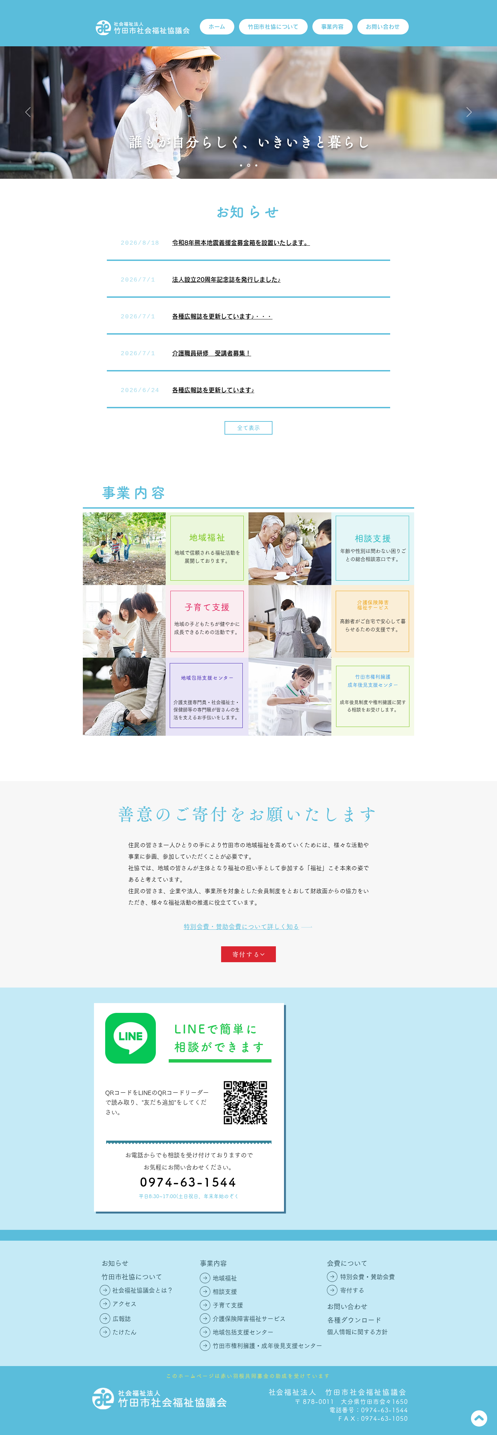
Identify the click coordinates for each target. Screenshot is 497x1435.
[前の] (27, 112)
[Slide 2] (248, 165)
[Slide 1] (241, 165)
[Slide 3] (256, 165)
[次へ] (469, 112)
